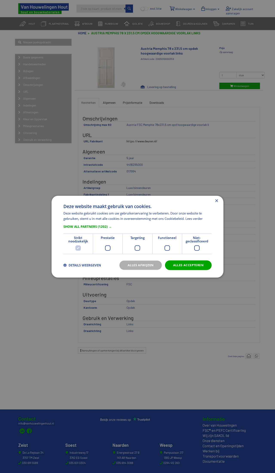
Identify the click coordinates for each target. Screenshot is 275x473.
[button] (137, 226)
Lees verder (194, 218)
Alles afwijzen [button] (141, 265)
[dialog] (137, 236)
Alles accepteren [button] (188, 265)
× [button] (216, 200)
